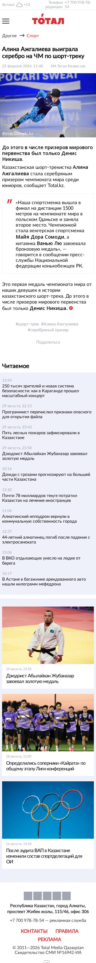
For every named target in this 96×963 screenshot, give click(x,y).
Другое (9, 36)
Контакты (34, 931)
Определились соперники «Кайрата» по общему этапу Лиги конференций (45, 766)
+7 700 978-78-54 (78, 5)
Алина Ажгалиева (60, 324)
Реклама (49, 939)
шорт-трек (28, 324)
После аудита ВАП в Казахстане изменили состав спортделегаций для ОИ (44, 856)
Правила (66, 931)
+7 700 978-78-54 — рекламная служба (48, 920)
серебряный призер (49, 330)
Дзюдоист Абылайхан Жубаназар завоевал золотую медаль (40, 679)
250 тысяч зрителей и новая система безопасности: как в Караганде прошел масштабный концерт (40, 391)
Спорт (33, 36)
